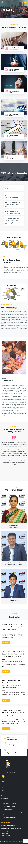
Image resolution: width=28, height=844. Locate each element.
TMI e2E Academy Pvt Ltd (21, 841)
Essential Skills (4, 833)
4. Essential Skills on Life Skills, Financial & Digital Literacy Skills (12, 212)
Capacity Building (5, 835)
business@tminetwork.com (15, 745)
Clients (2, 787)
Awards (3, 793)
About (2, 784)
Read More (5, 642)
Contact (3, 795)
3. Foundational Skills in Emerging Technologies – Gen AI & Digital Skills (13, 204)
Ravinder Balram (14, 600)
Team (2, 790)
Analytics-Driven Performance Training (12, 812)
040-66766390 (12, 739)
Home (2, 13)
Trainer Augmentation (8, 814)
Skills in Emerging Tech (6, 831)
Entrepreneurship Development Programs (11, 828)
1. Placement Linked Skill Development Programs (10, 187)
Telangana (18, 753)
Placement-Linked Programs (8, 825)
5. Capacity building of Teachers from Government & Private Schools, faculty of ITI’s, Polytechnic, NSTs (12, 221)
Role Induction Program (9, 806)
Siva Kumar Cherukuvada (14, 563)
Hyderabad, (11, 753)
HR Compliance (5, 798)
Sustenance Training (8, 809)
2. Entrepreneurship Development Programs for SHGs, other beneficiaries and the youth (13, 195)
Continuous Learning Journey (10, 817)
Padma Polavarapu (14, 525)
